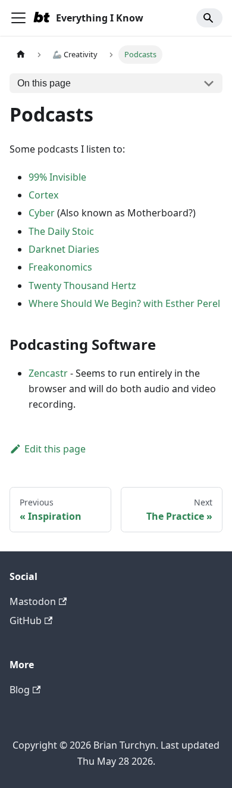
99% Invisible (57, 177)
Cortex (43, 194)
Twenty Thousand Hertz (82, 285)
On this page (44, 83)
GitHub (26, 620)
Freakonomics (60, 267)
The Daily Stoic (61, 231)
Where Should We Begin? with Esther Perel (124, 303)
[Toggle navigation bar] (18, 18)
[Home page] (21, 54)
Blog (20, 689)
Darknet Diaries (64, 249)
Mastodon (33, 601)
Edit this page (55, 448)
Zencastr (48, 373)
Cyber (42, 212)
